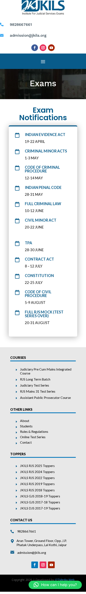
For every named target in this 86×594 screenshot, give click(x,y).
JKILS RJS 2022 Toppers (37, 478)
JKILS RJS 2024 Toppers (37, 472)
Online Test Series (33, 437)
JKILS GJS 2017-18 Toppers (40, 502)
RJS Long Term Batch (35, 379)
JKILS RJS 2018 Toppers (37, 490)
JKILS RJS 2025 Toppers (37, 466)
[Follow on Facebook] (34, 47)
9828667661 (26, 531)
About (24, 421)
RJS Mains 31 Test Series (37, 391)
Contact (26, 442)
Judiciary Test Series (34, 385)
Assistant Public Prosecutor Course (45, 397)
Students (26, 426)
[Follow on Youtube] (51, 47)
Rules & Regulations (34, 431)
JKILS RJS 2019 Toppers (37, 484)
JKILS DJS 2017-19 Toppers (40, 508)
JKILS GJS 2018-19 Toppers (40, 496)
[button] (55, 585)
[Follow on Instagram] (43, 47)
